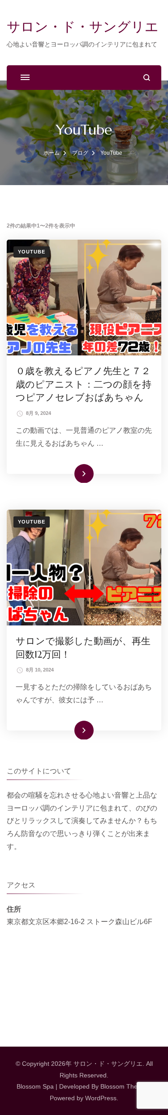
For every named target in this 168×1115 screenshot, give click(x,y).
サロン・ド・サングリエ (83, 26)
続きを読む (71, 473)
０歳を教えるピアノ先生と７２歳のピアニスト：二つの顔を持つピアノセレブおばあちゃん (83, 384)
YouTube (31, 251)
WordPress (100, 1098)
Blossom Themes (125, 1086)
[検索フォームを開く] (147, 78)
